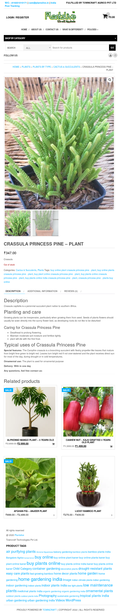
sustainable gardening (68, 595)
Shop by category (15, 38)
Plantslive (19, 535)
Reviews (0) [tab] (71, 291)
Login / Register (17, 17)
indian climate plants (82, 579)
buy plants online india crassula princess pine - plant (51, 277)
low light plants (75, 585)
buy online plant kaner (66, 557)
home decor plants (65, 573)
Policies (92, 29)
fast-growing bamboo (41, 573)
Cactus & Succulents (66, 66)
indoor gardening (16, 585)
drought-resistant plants (95, 568)
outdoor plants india (29, 596)
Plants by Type (42, 66)
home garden (88, 573)
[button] (110, 80)
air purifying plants (21, 551)
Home (24, 29)
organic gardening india (73, 591)
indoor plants (34, 585)
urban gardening (16, 600)
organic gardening (52, 591)
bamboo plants (80, 551)
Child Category (22, 568)
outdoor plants (13, 595)
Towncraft (50, 609)
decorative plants (69, 568)
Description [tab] (13, 291)
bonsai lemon (29, 558)
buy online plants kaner (92, 557)
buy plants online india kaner (77, 563)
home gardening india (40, 578)
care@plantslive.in (39, 2)
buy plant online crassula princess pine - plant (57, 274)
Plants (26, 66)
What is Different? (72, 29)
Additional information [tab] (42, 291)
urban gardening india (41, 600)
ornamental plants (99, 590)
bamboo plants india (99, 551)
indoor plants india (54, 585)
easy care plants (17, 573)
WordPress (73, 600)
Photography (48, 595)
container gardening (46, 568)
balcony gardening (63, 551)
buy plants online (43, 563)
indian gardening (101, 579)
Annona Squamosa (44, 552)
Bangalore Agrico (15, 557)
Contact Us (52, 29)
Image (67, 579)
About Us (36, 29)
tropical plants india (94, 595)
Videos (60, 600)
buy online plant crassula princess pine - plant (73, 270)
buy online (44, 557)
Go (112, 47)
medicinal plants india (29, 591)
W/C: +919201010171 (16, 2)
